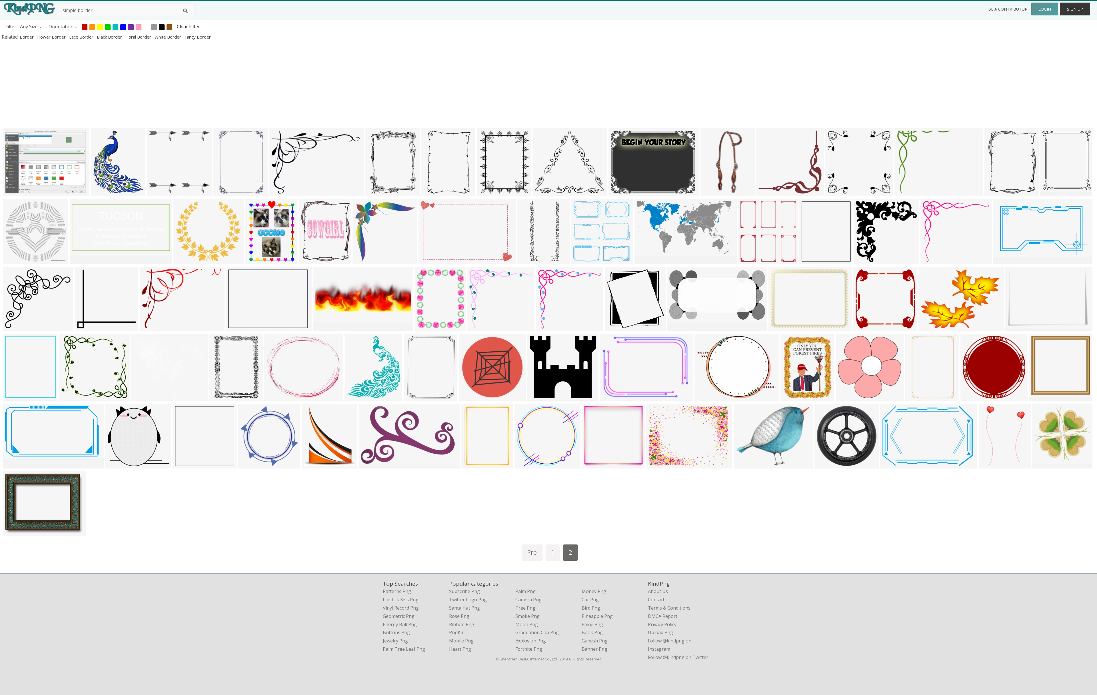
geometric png (399, 616)
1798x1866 (251, 464)
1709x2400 (222, 397)
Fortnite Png (528, 649)
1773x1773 (595, 464)
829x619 (619, 192)
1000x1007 (1045, 464)
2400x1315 (680, 327)
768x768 (13, 532)
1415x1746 (812, 260)
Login (1044, 9)
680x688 (183, 464)
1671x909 (15, 464)
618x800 (995, 192)
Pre (532, 552)
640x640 (85, 327)
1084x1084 (16, 260)
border (27, 37)
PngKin (457, 632)
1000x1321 (417, 397)
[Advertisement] (171, 84)
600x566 (546, 327)
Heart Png (460, 649)
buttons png (396, 632)
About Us (658, 591)
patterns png (397, 591)
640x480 (905, 192)
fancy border (198, 37)
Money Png (594, 591)
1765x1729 (527, 464)
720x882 (1051, 192)
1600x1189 (931, 327)
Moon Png (526, 624)
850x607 (280, 192)
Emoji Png (592, 624)
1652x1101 (893, 464)
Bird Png (591, 608)
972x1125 (356, 397)
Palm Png (525, 591)
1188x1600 (258, 260)
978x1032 (583, 260)
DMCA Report (662, 616)
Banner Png (594, 649)
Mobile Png (461, 641)
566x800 (432, 192)
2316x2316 (838, 192)
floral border (138, 37)
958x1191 (426, 327)
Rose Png (459, 616)
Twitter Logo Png (468, 599)
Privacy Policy (662, 624)
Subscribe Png (464, 591)
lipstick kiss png (401, 599)
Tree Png (525, 608)
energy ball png (400, 624)
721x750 (615, 327)
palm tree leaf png (404, 649)
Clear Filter (188, 26)
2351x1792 (781, 327)
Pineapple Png (597, 616)
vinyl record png (401, 608)
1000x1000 (866, 260)
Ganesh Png (595, 641)
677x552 (744, 464)
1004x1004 (160, 192)
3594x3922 (751, 260)
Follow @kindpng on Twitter (678, 657)
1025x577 (646, 260)
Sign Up (1075, 9)
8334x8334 (613, 397)
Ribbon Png (461, 624)
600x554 (184, 260)
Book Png (592, 632)
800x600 (657, 464)
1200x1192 (713, 192)
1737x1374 (707, 397)
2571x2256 (144, 397)
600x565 (478, 327)
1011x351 (325, 327)
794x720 (543, 192)
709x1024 (991, 464)
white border (168, 37)
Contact (656, 599)
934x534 (369, 464)
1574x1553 (118, 464)
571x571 (767, 192)
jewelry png (395, 641)
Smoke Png (527, 616)
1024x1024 (474, 464)
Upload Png (660, 632)
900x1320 (529, 260)
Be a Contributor (1007, 9)
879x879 (469, 397)
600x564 (69, 397)
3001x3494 (315, 464)
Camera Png (528, 599)
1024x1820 (16, 397)
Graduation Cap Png (537, 632)
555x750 (376, 192)
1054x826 (15, 192)
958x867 (13, 327)
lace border (82, 37)
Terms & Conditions (669, 608)
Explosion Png (530, 641)
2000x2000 (1006, 260)
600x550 (931, 260)
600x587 (846, 397)
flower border (52, 37)
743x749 (363, 260)
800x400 (80, 260)
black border (110, 37)
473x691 (916, 397)
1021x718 (1017, 327)
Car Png (590, 599)
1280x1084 (277, 397)
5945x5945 (1042, 397)
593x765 (791, 397)
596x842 (224, 192)
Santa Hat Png (464, 608)
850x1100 (489, 192)
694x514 (237, 327)
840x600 (429, 260)
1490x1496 (827, 464)
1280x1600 (312, 260)
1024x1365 (104, 192)
